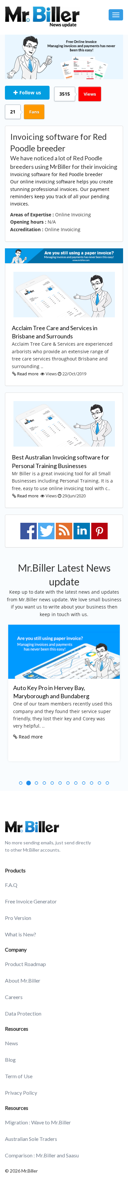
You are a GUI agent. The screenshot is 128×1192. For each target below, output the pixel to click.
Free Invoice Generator (31, 901)
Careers (14, 997)
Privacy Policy (21, 1092)
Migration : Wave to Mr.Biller (38, 1122)
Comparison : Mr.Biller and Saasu (42, 1155)
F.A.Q (11, 885)
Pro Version (18, 918)
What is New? (20, 934)
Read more (27, 374)
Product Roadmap (25, 964)
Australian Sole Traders (31, 1139)
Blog (10, 1059)
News (11, 1043)
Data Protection (23, 1013)
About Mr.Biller (22, 980)
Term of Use (18, 1076)
